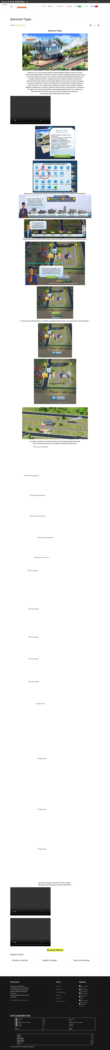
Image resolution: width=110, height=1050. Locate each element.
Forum (86, 6)
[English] (2, 2)
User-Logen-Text (60, 1001)
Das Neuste (69, 6)
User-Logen (59, 6)
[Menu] (11, 6)
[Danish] (4, 2)
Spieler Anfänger (50, 960)
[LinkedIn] (98, 25)
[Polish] (16, 2)
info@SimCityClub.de (94, 1)
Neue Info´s (59, 986)
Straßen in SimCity (20, 960)
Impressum (26, 1000)
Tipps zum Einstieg (81, 960)
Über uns (58, 995)
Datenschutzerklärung (16, 1000)
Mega (94, 6)
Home (44, 6)
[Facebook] (90, 25)
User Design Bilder (60, 992)
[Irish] (23, 2)
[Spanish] (18, 2)
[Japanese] (14, 2)
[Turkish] (21, 2)
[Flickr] (27, 1)
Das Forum (58, 998)
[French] (6, 2)
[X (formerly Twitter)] (94, 25)
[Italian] (11, 2)
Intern (78, 6)
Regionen (50, 6)
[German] (9, 2)
